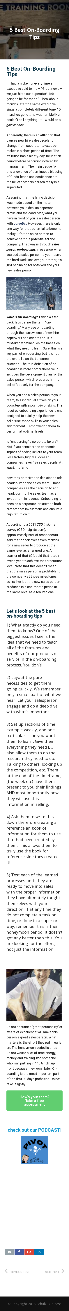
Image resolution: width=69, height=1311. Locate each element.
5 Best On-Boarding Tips (31, 71)
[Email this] (9, 1252)
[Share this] (19, 1252)
